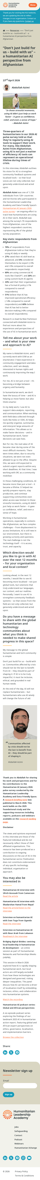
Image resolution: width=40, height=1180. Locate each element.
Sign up (8, 1094)
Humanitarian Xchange (25, 1147)
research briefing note (16, 799)
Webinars (19, 1143)
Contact (18, 1135)
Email (6, 1080)
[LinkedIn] (5, 1052)
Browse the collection (13, 1037)
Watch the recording (13, 999)
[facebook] (17, 1158)
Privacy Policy (21, 1171)
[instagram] (23, 1158)
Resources (14, 30)
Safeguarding (21, 1131)
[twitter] (11, 1158)
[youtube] (29, 1158)
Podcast (18, 1139)
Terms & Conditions (24, 1175)
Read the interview (12, 923)
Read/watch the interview (15, 936)
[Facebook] (17, 1052)
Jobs (16, 1127)
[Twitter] (11, 1052)
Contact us (29, 21)
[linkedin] (5, 1158)
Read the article (10, 896)
